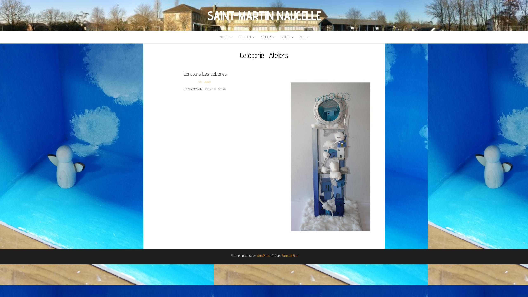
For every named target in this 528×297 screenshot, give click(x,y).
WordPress (263, 256)
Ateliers (267, 37)
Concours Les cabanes (205, 74)
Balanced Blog (289, 256)
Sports (286, 37)
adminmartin (195, 89)
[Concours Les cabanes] (324, 156)
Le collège (245, 37)
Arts (200, 81)
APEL (303, 37)
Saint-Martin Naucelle (264, 15)
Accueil (224, 37)
